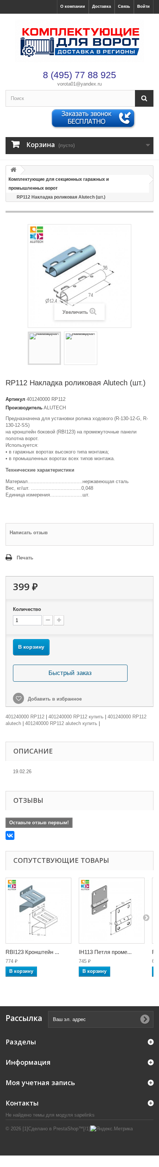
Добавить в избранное (54, 699)
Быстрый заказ (70, 672)
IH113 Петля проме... (105, 952)
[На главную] (13, 170)
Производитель (24, 407)
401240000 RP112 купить (76, 716)
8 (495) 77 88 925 (79, 75)
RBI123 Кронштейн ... (32, 952)
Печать (25, 558)
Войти (143, 6)
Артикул (15, 399)
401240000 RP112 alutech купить (61, 723)
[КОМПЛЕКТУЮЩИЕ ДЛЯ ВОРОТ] (79, 40)
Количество (27, 609)
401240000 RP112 (25, 716)
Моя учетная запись (40, 1082)
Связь (124, 6)
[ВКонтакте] (10, 835)
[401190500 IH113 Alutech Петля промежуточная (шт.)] (112, 911)
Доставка (101, 6)
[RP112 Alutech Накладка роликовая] (44, 348)
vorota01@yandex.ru (79, 84)
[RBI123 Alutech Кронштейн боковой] (38, 911)
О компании (72, 6)
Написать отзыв (29, 532)
